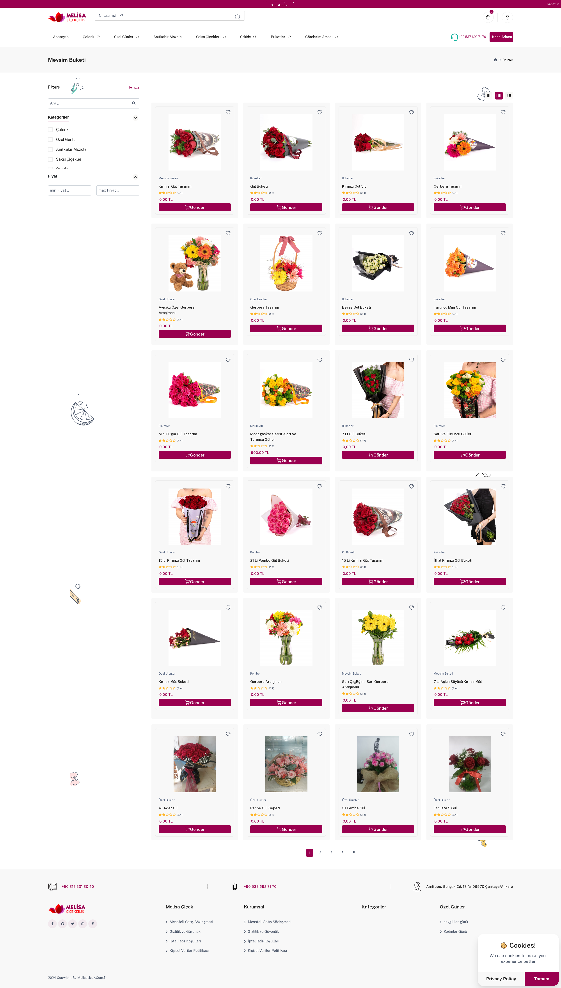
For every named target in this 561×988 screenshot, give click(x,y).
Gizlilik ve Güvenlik (185, 931)
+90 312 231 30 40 (78, 886)
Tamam (541, 978)
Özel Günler (123, 37)
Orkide (245, 37)
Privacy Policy (501, 978)
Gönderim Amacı (318, 37)
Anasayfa (61, 37)
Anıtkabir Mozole (167, 37)
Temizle (133, 87)
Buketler (278, 37)
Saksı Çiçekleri (208, 37)
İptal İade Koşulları (185, 941)
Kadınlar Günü (455, 931)
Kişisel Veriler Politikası (189, 951)
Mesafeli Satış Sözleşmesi (191, 922)
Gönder (197, 207)
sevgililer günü (456, 922)
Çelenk (88, 37)
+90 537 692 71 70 (472, 37)
